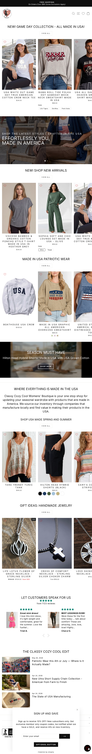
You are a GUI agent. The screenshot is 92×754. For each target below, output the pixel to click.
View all (46, 33)
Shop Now (81, 148)
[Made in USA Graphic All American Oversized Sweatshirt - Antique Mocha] (57, 336)
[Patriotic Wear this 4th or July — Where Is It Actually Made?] (16, 664)
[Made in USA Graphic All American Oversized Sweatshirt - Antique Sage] (52, 336)
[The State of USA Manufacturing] (16, 700)
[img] (46, 600)
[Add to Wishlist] (5, 42)
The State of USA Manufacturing (51, 696)
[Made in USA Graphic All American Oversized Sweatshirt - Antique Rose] (55, 336)
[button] (44, 635)
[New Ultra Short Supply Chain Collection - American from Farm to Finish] (16, 682)
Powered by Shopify (46, 752)
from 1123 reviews (46, 603)
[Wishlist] (83, 13)
